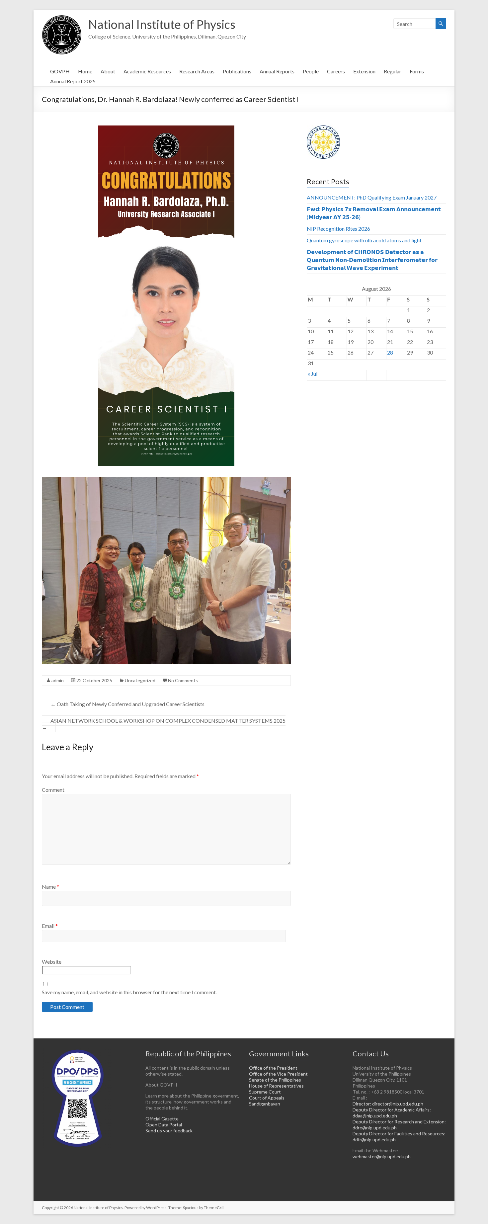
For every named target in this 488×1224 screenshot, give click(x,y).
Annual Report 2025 (73, 81)
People (311, 71)
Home (85, 71)
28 (390, 352)
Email (50, 926)
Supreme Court (265, 1092)
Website (51, 961)
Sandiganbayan (264, 1103)
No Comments (183, 680)
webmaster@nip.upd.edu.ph (382, 1156)
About (108, 71)
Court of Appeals (267, 1098)
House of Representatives (276, 1086)
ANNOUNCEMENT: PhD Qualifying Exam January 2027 (372, 197)
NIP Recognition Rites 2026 (338, 228)
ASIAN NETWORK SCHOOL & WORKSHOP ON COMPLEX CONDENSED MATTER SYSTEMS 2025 (163, 723)
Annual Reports (277, 71)
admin (57, 680)
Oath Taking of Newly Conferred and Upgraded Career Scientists (127, 704)
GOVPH (60, 71)
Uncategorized (140, 680)
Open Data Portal (163, 1124)
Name (50, 886)
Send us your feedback (169, 1130)
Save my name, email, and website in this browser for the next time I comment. (129, 992)
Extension (364, 71)
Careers (336, 71)
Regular (392, 71)
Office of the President (273, 1068)
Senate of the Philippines (275, 1080)
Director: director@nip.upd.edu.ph (388, 1103)
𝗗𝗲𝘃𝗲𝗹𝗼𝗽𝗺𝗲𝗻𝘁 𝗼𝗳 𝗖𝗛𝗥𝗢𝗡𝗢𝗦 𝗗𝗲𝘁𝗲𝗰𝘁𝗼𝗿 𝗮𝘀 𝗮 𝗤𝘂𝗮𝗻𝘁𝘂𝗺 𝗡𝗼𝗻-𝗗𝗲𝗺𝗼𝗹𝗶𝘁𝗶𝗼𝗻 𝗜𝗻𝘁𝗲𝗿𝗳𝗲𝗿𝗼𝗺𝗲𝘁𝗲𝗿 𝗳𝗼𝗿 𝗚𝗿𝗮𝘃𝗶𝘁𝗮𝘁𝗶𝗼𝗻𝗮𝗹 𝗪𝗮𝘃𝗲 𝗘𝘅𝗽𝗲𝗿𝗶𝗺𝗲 (372, 260)
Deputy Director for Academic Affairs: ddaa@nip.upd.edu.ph (392, 1112)
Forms (417, 71)
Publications (237, 71)
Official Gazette (162, 1118)
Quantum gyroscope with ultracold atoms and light (364, 240)
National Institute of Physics (161, 24)
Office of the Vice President (278, 1074)
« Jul (312, 373)
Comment (53, 789)
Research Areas (196, 71)
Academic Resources (147, 71)
